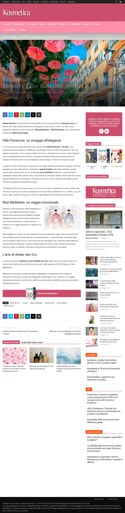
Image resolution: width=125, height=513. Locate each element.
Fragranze (53, 24)
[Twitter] (10, 114)
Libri (23, 2)
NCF (89, 389)
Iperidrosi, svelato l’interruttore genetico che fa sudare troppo (102, 361)
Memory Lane (49, 303)
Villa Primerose (9, 306)
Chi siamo (6, 2)
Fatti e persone (10, 30)
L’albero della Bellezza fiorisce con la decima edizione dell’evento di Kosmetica (110, 259)
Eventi (98, 24)
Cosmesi (7, 24)
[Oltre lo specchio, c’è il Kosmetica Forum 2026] (104, 219)
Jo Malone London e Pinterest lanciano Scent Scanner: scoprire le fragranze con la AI (14, 368)
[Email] (33, 114)
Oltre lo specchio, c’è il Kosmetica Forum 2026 (99, 233)
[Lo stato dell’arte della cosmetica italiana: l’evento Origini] (92, 284)
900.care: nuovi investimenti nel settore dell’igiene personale (65, 332)
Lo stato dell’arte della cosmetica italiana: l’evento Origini (109, 283)
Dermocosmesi (19, 24)
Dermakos (91, 355)
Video (29, 2)
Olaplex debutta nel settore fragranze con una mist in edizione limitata (69, 368)
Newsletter (71, 2)
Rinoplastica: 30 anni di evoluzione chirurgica (103, 370)
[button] (119, 24)
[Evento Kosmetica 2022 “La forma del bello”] (92, 296)
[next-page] (8, 376)
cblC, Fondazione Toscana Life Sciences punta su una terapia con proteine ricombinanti (103, 411)
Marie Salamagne (36, 303)
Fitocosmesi (32, 24)
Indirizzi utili (54, 2)
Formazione (16, 2)
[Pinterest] (16, 114)
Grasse (25, 303)
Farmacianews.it (94, 432)
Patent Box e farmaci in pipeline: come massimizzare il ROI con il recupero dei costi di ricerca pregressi (102, 398)
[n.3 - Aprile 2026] (116, 156)
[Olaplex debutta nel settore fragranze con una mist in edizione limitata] (69, 355)
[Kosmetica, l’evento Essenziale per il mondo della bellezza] (92, 272)
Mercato (42, 24)
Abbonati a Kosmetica (48, 293)
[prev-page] (4, 376)
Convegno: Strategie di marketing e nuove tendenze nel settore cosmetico (110, 330)
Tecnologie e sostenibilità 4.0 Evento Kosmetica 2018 (110, 341)
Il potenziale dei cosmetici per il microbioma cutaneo (20, 332)
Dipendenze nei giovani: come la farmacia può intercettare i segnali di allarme (104, 459)
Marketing (63, 24)
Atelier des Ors (15, 303)
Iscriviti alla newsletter (97, 176)
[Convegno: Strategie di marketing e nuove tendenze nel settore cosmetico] (92, 331)
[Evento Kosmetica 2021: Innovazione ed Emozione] (92, 307)
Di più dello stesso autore (32, 342)
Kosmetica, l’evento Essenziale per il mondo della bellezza (111, 270)
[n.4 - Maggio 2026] (104, 156)
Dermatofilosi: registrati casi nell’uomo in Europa (100, 378)
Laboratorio (75, 24)
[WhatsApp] (22, 114)
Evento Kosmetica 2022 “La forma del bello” (110, 294)
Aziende (23, 30)
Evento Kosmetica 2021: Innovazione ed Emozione (109, 305)
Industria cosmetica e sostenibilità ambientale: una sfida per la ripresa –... (110, 318)
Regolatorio (88, 24)
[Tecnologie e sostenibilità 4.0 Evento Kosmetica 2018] (92, 343)
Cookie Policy (112, 499)
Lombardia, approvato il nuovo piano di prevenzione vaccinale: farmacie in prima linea (104, 448)
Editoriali (36, 2)
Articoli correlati (11, 342)
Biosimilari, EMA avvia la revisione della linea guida (103, 421)
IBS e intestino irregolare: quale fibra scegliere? (104, 438)
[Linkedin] (120, 1)
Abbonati (44, 2)
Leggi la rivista (93, 144)
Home (5, 37)
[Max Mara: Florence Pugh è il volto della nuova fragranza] (42, 355)
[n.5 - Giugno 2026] (91, 156)
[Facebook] (116, 1)
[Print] (38, 114)
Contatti (62, 2)
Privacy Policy (98, 499)
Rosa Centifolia (62, 303)
